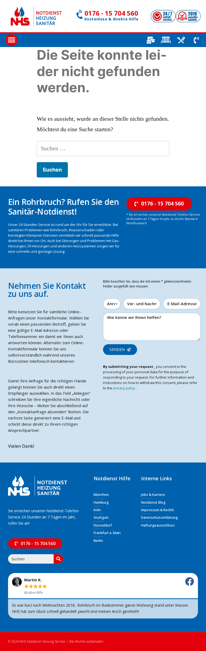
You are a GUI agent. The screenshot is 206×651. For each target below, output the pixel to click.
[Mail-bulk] (150, 40)
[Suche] (58, 559)
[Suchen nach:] (103, 148)
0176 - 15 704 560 (111, 13)
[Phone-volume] (196, 40)
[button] (11, 40)
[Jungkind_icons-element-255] (166, 40)
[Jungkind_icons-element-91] (181, 40)
